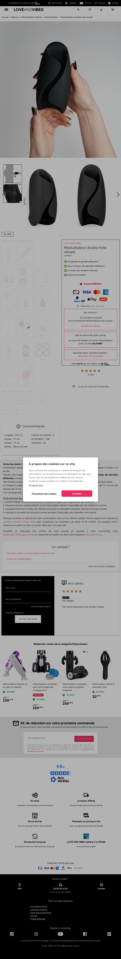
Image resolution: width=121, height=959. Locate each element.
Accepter (77, 493)
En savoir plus (36, 485)
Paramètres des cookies (44, 493)
